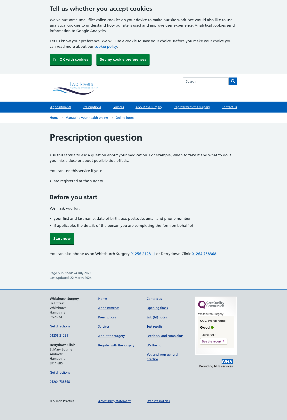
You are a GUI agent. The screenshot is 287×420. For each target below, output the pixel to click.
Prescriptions (92, 107)
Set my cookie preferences (123, 59)
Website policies (158, 401)
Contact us (229, 107)
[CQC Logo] (211, 307)
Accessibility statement (114, 401)
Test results (154, 326)
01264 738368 (204, 253)
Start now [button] (62, 238)
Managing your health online (87, 118)
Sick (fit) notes (157, 317)
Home (54, 118)
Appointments (60, 107)
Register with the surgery (192, 107)
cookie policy (105, 46)
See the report (211, 341)
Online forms (125, 118)
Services (118, 107)
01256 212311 (143, 253)
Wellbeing (154, 345)
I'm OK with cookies (70, 59)
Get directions (60, 326)
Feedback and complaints (165, 336)
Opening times (157, 308)
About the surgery (148, 107)
